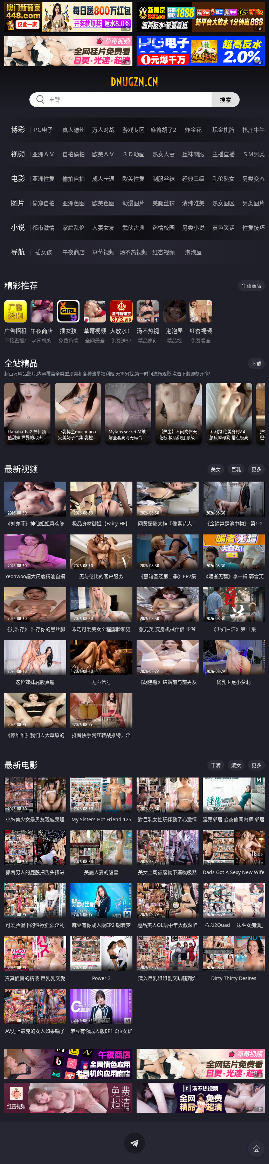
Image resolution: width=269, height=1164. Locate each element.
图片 (18, 203)
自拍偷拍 (73, 154)
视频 (18, 154)
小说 (18, 227)
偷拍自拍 (73, 179)
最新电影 (21, 765)
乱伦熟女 (223, 179)
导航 (18, 252)
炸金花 (193, 130)
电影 (18, 178)
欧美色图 (103, 203)
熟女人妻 (163, 154)
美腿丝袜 (163, 203)
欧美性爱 (133, 179)
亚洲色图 (73, 203)
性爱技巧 (253, 228)
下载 (256, 363)
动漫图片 (133, 203)
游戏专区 (133, 130)
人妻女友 (103, 228)
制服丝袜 (163, 179)
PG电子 (43, 130)
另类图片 (253, 203)
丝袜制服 (193, 154)
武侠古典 (133, 228)
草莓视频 (103, 252)
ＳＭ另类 (253, 154)
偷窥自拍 (43, 203)
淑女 (236, 765)
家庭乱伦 (73, 228)
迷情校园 (163, 228)
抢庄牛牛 (253, 130)
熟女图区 (223, 203)
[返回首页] (256, 1148)
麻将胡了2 (163, 130)
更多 (256, 469)
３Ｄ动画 (133, 154)
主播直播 (223, 154)
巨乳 (236, 469)
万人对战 (103, 130)
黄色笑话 (223, 228)
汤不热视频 (133, 252)
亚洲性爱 (43, 179)
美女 (216, 469)
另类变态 (253, 179)
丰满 (216, 765)
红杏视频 (163, 252)
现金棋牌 (223, 130)
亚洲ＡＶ (43, 154)
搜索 (225, 100)
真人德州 (73, 130)
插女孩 (43, 252)
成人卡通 (103, 179)
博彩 (18, 129)
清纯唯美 (193, 203)
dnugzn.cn (134, 82)
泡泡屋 (193, 252)
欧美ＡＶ (103, 154)
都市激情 (43, 228)
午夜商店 (73, 252)
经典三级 (193, 179)
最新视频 (21, 469)
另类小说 (193, 228)
